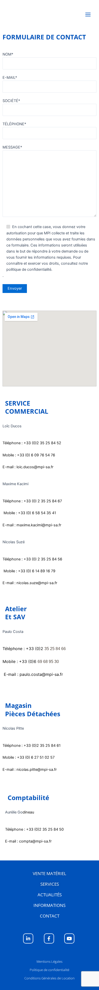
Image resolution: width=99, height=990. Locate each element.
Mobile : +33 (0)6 (31, 661)
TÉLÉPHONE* (14, 124)
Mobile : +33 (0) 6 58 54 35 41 (29, 513)
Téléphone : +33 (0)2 (34, 648)
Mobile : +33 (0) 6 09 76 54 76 (29, 455)
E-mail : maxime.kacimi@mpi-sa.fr (32, 525)
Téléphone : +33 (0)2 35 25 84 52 (32, 443)
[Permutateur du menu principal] (88, 14)
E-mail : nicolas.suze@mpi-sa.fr (30, 583)
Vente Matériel (49, 873)
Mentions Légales (49, 961)
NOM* (8, 54)
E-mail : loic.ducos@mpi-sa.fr (28, 467)
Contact (49, 916)
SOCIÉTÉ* (11, 100)
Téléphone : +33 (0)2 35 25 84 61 (32, 745)
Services (49, 884)
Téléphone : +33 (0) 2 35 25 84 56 (32, 559)
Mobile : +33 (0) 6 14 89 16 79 (29, 571)
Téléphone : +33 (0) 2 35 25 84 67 (32, 501)
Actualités (50, 895)
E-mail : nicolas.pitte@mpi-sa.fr (30, 769)
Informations (49, 905)
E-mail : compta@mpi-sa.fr (28, 841)
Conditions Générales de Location (49, 978)
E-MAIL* (10, 77)
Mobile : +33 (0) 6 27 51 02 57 (29, 757)
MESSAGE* (12, 147)
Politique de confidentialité (49, 970)
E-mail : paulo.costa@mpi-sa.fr (33, 674)
